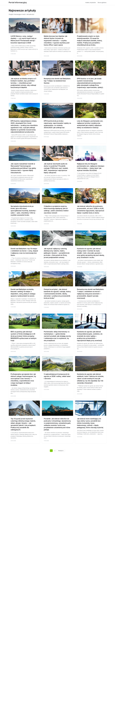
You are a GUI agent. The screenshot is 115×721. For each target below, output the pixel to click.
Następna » (61, 450)
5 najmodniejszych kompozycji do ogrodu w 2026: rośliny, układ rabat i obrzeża (57, 376)
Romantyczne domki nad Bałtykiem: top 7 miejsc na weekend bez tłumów (57, 81)
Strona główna (102, 2)
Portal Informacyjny (18, 2)
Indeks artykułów (90, 2)
